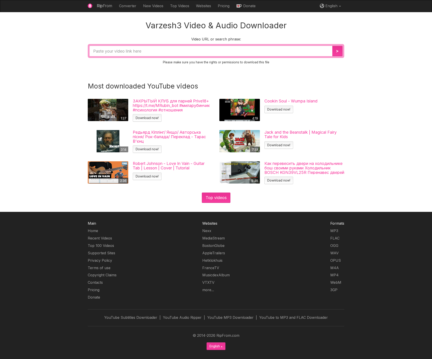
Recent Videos (100, 238)
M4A (334, 268)
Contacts (95, 282)
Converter (127, 6)
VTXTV (208, 282)
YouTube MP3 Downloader (230, 317)
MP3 (334, 230)
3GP (334, 290)
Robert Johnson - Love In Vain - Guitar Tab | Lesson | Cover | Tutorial (169, 165)
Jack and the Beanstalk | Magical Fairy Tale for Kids (300, 134)
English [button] (331, 6)
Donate (249, 6)
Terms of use (99, 268)
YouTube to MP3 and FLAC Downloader (293, 317)
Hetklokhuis (212, 260)
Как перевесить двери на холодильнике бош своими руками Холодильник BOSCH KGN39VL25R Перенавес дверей (304, 167)
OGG (334, 245)
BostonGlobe (213, 245)
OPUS (335, 260)
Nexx (206, 230)
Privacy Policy (100, 260)
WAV (334, 253)
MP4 (334, 275)
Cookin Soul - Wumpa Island (290, 101)
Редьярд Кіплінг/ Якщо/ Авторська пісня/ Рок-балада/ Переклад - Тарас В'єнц (169, 136)
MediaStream (213, 238)
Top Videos (179, 6)
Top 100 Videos (101, 245)
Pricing (224, 6)
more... (208, 290)
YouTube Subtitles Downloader (130, 317)
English (215, 346)
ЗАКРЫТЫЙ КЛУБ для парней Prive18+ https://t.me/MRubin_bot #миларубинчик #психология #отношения (171, 105)
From (104, 5)
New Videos (153, 6)
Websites (203, 6)
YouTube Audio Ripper (182, 317)
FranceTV (210, 268)
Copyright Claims (102, 275)
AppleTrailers (213, 253)
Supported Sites (101, 253)
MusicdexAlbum (216, 275)
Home (93, 230)
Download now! (147, 118)
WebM (335, 282)
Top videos (216, 197)
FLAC (335, 238)
